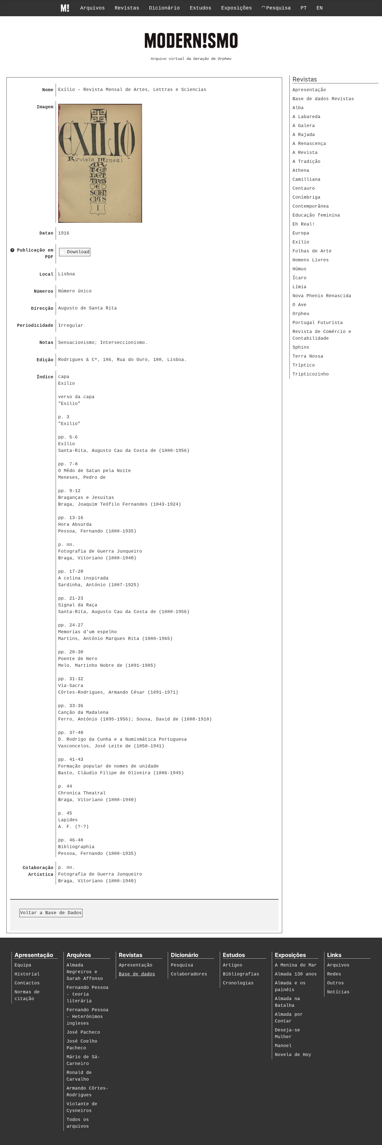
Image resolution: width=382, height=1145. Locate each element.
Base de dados (137, 974)
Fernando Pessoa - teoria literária (88, 994)
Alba (298, 108)
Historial (27, 974)
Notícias (338, 992)
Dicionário (164, 8)
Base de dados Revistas (323, 99)
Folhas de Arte (312, 251)
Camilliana (306, 179)
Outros (335, 983)
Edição (45, 360)
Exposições (236, 8)
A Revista (305, 152)
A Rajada (304, 134)
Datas (46, 233)
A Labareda (306, 116)
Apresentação (309, 90)
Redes (334, 974)
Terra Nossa (308, 356)
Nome (47, 90)
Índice (45, 377)
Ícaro (299, 278)
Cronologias (238, 983)
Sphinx (301, 347)
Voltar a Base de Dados (51, 913)
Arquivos (92, 8)
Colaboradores (189, 974)
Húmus (299, 269)
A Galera (304, 125)
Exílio (301, 242)
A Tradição (306, 161)
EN (320, 8)
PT (304, 8)
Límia (299, 287)
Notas (46, 342)
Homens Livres (311, 260)
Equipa (23, 965)
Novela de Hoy (293, 1054)
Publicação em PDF (33, 254)
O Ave (299, 305)
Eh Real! (304, 224)
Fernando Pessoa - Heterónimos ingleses (88, 1017)
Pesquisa (182, 965)
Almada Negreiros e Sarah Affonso (85, 972)
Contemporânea (311, 206)
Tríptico (304, 365)
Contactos (27, 983)
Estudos (200, 8)
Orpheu (301, 313)
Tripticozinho (311, 374)
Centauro (304, 188)
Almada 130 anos (296, 974)
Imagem (45, 107)
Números (43, 291)
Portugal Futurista (318, 322)
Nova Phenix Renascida (322, 296)
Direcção (42, 308)
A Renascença (309, 143)
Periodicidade (35, 325)
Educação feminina (316, 215)
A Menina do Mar (296, 965)
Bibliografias (241, 974)
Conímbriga (306, 197)
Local (46, 274)
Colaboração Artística (38, 871)
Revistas (127, 8)
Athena (301, 170)
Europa (301, 233)
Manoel (283, 1045)
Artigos (232, 965)
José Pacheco (83, 1032)
